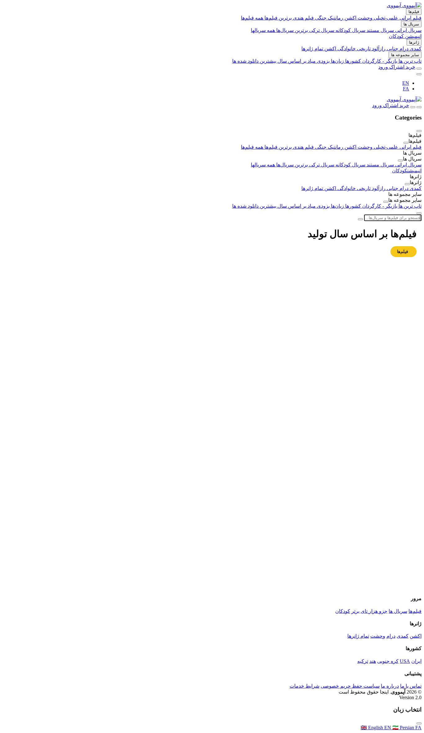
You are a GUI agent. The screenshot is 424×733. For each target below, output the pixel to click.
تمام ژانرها (312, 48)
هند (372, 661)
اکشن (351, 17)
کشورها (353, 61)
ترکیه (362, 661)
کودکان (397, 36)
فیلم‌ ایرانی (410, 17)
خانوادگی (347, 48)
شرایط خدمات (304, 686)
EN (405, 83)
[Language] (419, 74)
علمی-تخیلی (386, 17)
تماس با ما (411, 686)
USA (405, 661)
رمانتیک (336, 17)
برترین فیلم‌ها (278, 17)
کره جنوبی (388, 661)
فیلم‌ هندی (304, 17)
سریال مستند (381, 30)
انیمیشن (413, 36)
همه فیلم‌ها (252, 17)
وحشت (366, 17)
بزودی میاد (318, 61)
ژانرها (414, 42)
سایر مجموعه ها (405, 54)
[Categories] (419, 107)
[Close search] (419, 213)
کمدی (416, 48)
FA (406, 88)
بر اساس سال (291, 61)
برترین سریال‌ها (292, 30)
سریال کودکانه (351, 30)
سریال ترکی (322, 30)
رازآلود (379, 48)
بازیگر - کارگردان (380, 61)
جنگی (321, 17)
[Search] (419, 69)
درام (404, 48)
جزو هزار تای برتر (369, 611)
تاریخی (364, 48)
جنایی (393, 48)
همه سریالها (263, 30)
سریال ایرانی (408, 30)
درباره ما (390, 686)
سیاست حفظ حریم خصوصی (350, 686)
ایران (416, 661)
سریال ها (411, 24)
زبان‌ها (338, 61)
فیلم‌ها (413, 11)
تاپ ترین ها (410, 61)
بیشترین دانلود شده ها (254, 61)
